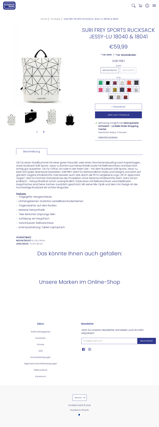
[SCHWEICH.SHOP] (9, 5)
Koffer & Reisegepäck (40, 331)
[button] (133, 5)
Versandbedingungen (40, 357)
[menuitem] (133, 5)
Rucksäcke (40, 338)
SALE (41, 351)
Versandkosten (128, 54)
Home (44, 19)
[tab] (31, 151)
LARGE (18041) (128, 70)
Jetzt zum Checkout (118, 114)
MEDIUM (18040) (109, 70)
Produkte (55, 19)
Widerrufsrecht (40, 370)
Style (118, 77)
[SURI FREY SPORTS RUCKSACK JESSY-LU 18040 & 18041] (11, 118)
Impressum (40, 376)
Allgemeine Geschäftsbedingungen (40, 363)
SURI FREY (118, 61)
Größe (118, 65)
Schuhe (40, 344)
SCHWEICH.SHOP (75, 405)
